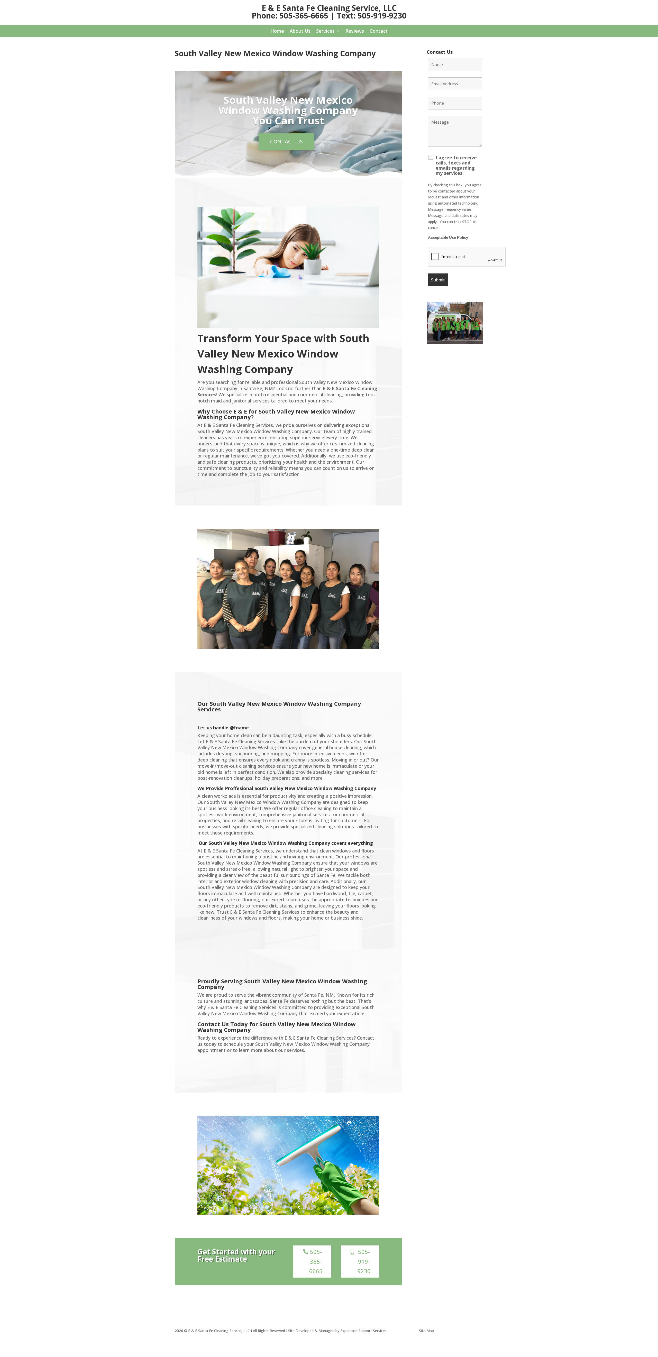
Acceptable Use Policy (448, 237)
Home (277, 31)
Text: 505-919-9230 (371, 15)
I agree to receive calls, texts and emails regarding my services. (456, 165)
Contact (379, 31)
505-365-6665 (316, 1261)
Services (325, 31)
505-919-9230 (364, 1261)
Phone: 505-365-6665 (290, 15)
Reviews (354, 31)
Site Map (426, 1330)
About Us (300, 31)
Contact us (286, 141)
